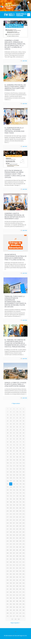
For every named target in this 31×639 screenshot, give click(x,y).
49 (7, 433)
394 (17, 604)
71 (20, 442)
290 (11, 553)
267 (14, 541)
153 (14, 484)
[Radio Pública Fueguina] (15, 14)
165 (14, 490)
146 (11, 481)
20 (10, 418)
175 (7, 496)
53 (20, 433)
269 (20, 541)
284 (11, 550)
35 (20, 424)
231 (14, 523)
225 (14, 520)
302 (11, 559)
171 (14, 493)
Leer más (24, 60)
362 (11, 589)
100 (17, 457)
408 (23, 610)
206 (11, 511)
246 (23, 529)
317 (20, 565)
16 (17, 415)
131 (20, 472)
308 (11, 562)
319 (7, 568)
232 (17, 523)
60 (23, 436)
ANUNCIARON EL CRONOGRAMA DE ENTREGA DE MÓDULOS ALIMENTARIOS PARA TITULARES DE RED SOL (15, 257)
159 (14, 487)
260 (11, 538)
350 (11, 583)
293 (20, 553)
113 (20, 463)
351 (14, 583)
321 (14, 568)
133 (7, 475)
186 (23, 499)
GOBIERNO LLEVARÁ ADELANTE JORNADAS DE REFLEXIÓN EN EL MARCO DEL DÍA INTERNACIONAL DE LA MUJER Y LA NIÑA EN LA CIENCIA (15, 44)
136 (17, 475)
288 (23, 550)
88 (17, 451)
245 (20, 529)
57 (14, 436)
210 (23, 511)
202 (17, 508)
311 (20, 562)
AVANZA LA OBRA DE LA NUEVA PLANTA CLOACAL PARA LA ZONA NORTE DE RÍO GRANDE (15, 384)
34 (17, 424)
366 (23, 589)
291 (14, 553)
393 (14, 604)
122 (11, 469)
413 (20, 613)
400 (17, 607)
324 (23, 568)
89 (20, 451)
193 (7, 505)
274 (17, 544)
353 (20, 583)
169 (7, 493)
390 (23, 601)
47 (20, 430)
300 (23, 556)
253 (7, 535)
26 (10, 421)
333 (14, 574)
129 (14, 472)
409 (7, 613)
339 (14, 577)
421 (12, 619)
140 (11, 478)
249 (14, 532)
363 (14, 589)
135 (14, 475)
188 (11, 502)
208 (17, 511)
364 (17, 589)
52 (17, 433)
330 (23, 571)
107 (20, 460)
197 (20, 505)
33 (14, 424)
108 (23, 460)
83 (20, 448)
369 (14, 592)
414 (23, 613)
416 (11, 616)
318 (23, 565)
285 (14, 550)
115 (7, 466)
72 (23, 442)
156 (23, 484)
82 (17, 448)
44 (10, 430)
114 (23, 463)
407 (20, 610)
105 (14, 460)
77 (20, 445)
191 (20, 502)
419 (20, 616)
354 (23, 583)
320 (11, 568)
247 (7, 532)
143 (20, 478)
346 (17, 580)
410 (11, 613)
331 (7, 574)
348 (23, 580)
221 (20, 517)
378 (23, 595)
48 (23, 430)
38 (10, 427)
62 (10, 439)
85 (7, 451)
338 (11, 577)
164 (11, 490)
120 (23, 466)
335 (20, 574)
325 (7, 571)
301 (7, 559)
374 (11, 595)
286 (17, 550)
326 (11, 571)
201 (14, 508)
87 (14, 451)
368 (11, 592)
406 (17, 610)
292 (17, 553)
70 (17, 442)
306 (23, 559)
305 (20, 559)
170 (11, 493)
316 (17, 565)
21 (14, 418)
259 (7, 538)
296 (11, 556)
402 (23, 607)
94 (17, 454)
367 (7, 592)
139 (7, 478)
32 (10, 424)
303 (14, 559)
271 (7, 544)
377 (20, 595)
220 (17, 517)
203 (20, 508)
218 (11, 517)
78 (23, 445)
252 (23, 532)
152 (11, 484)
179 (20, 496)
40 (17, 427)
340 (17, 577)
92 (10, 454)
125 (20, 469)
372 (23, 592)
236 (11, 526)
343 (7, 580)
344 (11, 580)
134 (11, 475)
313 (7, 565)
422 (15, 619)
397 (7, 607)
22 (17, 418)
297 (14, 556)
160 (17, 487)
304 (17, 559)
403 (7, 610)
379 (7, 598)
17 (20, 415)
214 (17, 514)
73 (7, 445)
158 (11, 487)
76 (17, 445)
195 (14, 505)
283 (7, 550)
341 (20, 577)
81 (14, 448)
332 (11, 574)
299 (20, 556)
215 (20, 514)
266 (11, 541)
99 (14, 457)
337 (7, 577)
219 (14, 517)
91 (7, 454)
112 (17, 463)
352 (17, 583)
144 (23, 478)
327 (14, 571)
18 (23, 415)
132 (23, 472)
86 (10, 451)
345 (14, 580)
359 (20, 586)
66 (23, 439)
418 (17, 616)
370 (17, 592)
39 (14, 427)
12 (23, 411)
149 (20, 481)
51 (14, 433)
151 (7, 484)
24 (23, 418)
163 (7, 490)
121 (7, 469)
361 (7, 589)
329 (20, 571)
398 (11, 607)
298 (17, 556)
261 (14, 538)
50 (10, 433)
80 (10, 448)
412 (17, 613)
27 (14, 421)
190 (17, 502)
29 (20, 421)
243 (14, 529)
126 (23, 469)
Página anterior (16, 403)
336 (23, 574)
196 (17, 505)
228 (23, 520)
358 (17, 586)
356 (11, 586)
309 (14, 562)
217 (7, 517)
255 (14, 535)
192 (23, 502)
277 (7, 547)
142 (17, 478)
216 (23, 514)
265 (7, 541)
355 (7, 586)
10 (17, 411)
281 (20, 547)
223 (7, 520)
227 (20, 520)
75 (14, 445)
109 (7, 463)
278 (11, 547)
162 (23, 487)
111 (14, 463)
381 (14, 598)
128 (11, 472)
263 (20, 538)
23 (20, 418)
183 (14, 499)
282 (23, 547)
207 (14, 511)
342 (23, 577)
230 (11, 523)
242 (11, 529)
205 (7, 511)
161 (20, 487)
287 (20, 550)
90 (23, 451)
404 (11, 610)
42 (23, 427)
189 (14, 502)
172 (17, 493)
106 (17, 460)
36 (23, 424)
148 (17, 481)
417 (14, 616)
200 (11, 508)
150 (23, 481)
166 (17, 490)
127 (7, 472)
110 (11, 463)
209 (20, 511)
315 (14, 565)
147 (14, 481)
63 (14, 439)
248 (11, 532)
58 (17, 436)
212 (11, 514)
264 (23, 538)
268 (17, 541)
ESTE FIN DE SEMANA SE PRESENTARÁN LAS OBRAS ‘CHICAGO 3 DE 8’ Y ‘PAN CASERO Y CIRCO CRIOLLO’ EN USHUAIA (15, 174)
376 (17, 595)
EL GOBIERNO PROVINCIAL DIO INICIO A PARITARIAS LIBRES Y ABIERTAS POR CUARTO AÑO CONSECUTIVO (15, 87)
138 (23, 475)
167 (20, 490)
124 (17, 469)
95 (20, 454)
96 (23, 454)
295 (7, 556)
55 (7, 436)
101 (20, 457)
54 (23, 433)
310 (17, 562)
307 (7, 562)
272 (11, 544)
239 (20, 526)
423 (19, 619)
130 (17, 472)
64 (17, 439)
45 (14, 430)
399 (14, 607)
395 (20, 604)
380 (11, 598)
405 (14, 610)
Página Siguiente (15, 622)
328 (17, 571)
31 (7, 424)
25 (7, 421)
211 (7, 514)
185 (20, 499)
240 (23, 526)
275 (20, 544)
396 (23, 604)
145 (7, 481)
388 (17, 601)
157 (7, 487)
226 (17, 520)
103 (7, 460)
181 (7, 499)
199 (7, 508)
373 (7, 595)
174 (23, 493)
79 (7, 448)
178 (17, 496)
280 (17, 547)
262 (17, 538)
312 (23, 562)
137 (20, 475)
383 (20, 598)
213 (14, 514)
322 (17, 568)
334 (17, 574)
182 (11, 499)
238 (17, 526)
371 (20, 592)
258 (23, 535)
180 (23, 496)
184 (17, 499)
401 (20, 607)
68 (10, 442)
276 (23, 544)
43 (7, 430)
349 (7, 583)
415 (7, 616)
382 (17, 598)
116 (11, 466)
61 (7, 439)
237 (14, 526)
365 (20, 589)
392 (11, 604)
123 (14, 469)
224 (11, 520)
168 (23, 490)
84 (23, 448)
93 (14, 454)
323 (20, 568)
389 (20, 601)
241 (7, 529)
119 (20, 466)
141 (14, 478)
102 (23, 457)
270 (23, 541)
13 (7, 415)
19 (7, 418)
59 (20, 436)
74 (10, 445)
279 (14, 547)
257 (20, 535)
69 (14, 442)
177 (14, 496)
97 (7, 457)
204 (23, 508)
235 (7, 526)
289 (7, 553)
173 (20, 493)
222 (23, 517)
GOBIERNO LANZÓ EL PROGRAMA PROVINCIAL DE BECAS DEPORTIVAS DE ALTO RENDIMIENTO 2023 (15, 216)
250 (17, 532)
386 (11, 601)
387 (14, 601)
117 (14, 466)
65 (20, 439)
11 (20, 411)
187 (7, 502)
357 (14, 586)
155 (20, 484)
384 (23, 598)
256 (17, 535)
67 (7, 442)
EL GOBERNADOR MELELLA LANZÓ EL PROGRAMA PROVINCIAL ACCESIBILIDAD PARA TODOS (14, 130)
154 (17, 484)
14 (10, 415)
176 (11, 496)
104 (11, 460)
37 (7, 427)
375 (14, 595)
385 (7, 601)
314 (11, 565)
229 (7, 523)
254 (11, 535)
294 (23, 553)
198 (23, 505)
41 (20, 427)
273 (14, 544)
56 (10, 436)
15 (14, 415)
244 (17, 529)
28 (17, 421)
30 (23, 421)
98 (10, 457)
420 (23, 616)
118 (17, 466)
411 (14, 613)
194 (11, 505)
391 (7, 604)
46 (17, 430)
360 (23, 586)
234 (23, 523)
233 (20, 523)
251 (20, 532)
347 (20, 580)
